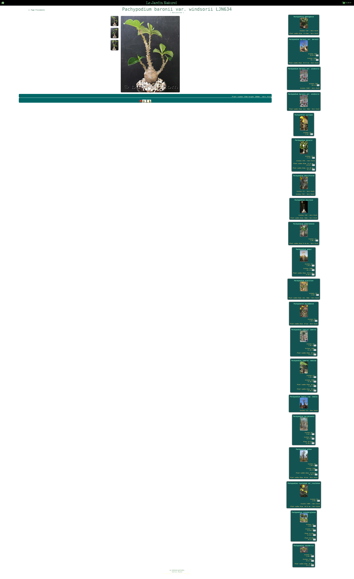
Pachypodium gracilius (303, 281)
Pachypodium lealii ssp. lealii (304, 397)
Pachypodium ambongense (304, 17)
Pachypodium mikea (304, 449)
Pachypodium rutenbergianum (304, 512)
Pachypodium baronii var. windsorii (303, 69)
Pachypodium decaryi (304, 140)
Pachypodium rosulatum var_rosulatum (304, 483)
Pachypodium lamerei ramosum (303, 360)
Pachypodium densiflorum (303, 176)
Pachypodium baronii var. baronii (304, 39)
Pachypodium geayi (304, 249)
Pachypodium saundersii (304, 545)
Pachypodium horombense (304, 304)
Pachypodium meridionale (303, 416)
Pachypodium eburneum (304, 200)
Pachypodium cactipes (304, 115)
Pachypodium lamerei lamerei (303, 330)
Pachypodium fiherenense (303, 224)
